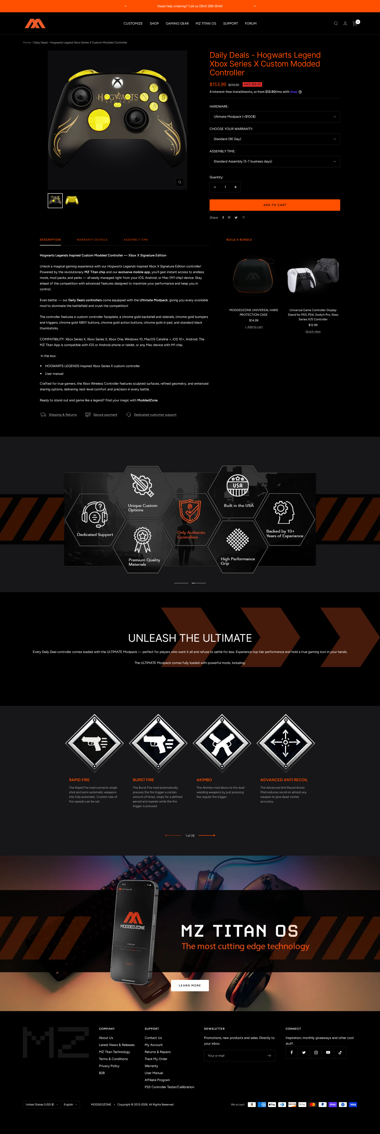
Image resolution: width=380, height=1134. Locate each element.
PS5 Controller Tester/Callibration (169, 1087)
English (68, 1104)
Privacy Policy (109, 1066)
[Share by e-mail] (243, 217)
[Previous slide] (174, 835)
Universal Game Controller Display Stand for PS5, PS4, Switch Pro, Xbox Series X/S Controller (313, 314)
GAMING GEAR (177, 23)
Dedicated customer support (155, 415)
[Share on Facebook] (223, 217)
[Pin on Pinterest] (229, 217)
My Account (154, 1045)
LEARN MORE (190, 985)
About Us (106, 1038)
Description (50, 239)
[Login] (345, 23)
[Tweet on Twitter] (236, 217)
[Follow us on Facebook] (292, 1052)
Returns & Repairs (158, 1052)
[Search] (336, 23)
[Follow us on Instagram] (316, 1052)
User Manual (154, 1073)
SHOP (154, 23)
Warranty (151, 1066)
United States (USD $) (40, 1104)
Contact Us (153, 1038)
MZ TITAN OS (206, 23)
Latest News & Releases (117, 1045)
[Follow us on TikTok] (340, 1052)
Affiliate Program (157, 1080)
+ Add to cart (254, 327)
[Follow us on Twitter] (304, 1052)
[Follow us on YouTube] (328, 1052)
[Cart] (355, 23)
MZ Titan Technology (114, 1052)
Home (27, 42)
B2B (102, 1073)
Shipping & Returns (63, 415)
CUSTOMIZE (133, 23)
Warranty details (92, 239)
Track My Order (156, 1059)
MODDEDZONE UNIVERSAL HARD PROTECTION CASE (253, 312)
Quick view (313, 332)
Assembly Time (136, 239)
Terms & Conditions (113, 1059)
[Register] (269, 1055)
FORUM (251, 23)
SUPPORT (230, 23)
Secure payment (105, 415)
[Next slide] (207, 835)
